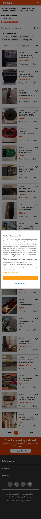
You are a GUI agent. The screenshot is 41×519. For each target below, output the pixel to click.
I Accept (20, 278)
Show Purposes (20, 283)
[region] (20, 259)
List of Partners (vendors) (11, 272)
